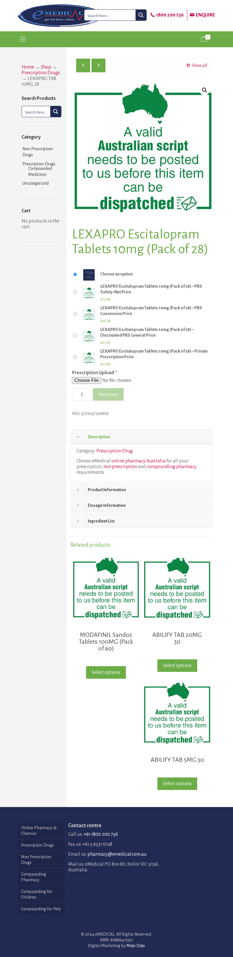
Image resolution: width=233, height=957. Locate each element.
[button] (204, 90)
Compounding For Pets (41, 909)
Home (28, 67)
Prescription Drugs (41, 72)
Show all (199, 65)
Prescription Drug (114, 451)
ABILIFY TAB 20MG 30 (177, 638)
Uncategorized (35, 183)
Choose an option (116, 274)
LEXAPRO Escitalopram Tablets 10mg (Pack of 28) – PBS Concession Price (151, 311)
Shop (46, 67)
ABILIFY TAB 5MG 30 (177, 759)
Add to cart (108, 394)
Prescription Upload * (94, 372)
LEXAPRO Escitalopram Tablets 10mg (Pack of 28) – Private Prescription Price (154, 354)
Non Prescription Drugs (37, 152)
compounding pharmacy (172, 466)
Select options (106, 672)
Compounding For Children (36, 894)
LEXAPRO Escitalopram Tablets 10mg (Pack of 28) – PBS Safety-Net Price (151, 289)
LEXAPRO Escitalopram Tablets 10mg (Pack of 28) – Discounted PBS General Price (147, 332)
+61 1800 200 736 (101, 834)
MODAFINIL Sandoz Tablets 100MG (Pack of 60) (106, 641)
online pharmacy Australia (138, 461)
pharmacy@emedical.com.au (117, 854)
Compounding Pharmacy (33, 877)
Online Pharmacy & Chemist (39, 831)
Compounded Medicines (40, 171)
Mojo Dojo (135, 945)
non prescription (120, 466)
